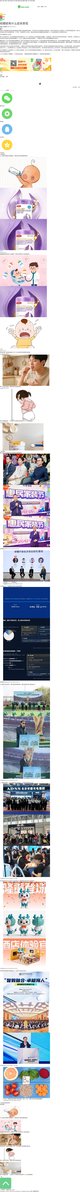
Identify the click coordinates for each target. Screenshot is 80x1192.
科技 (31, 0)
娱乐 (6, 0)
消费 (26, 0)
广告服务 (7, 1189)
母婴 (16, 0)
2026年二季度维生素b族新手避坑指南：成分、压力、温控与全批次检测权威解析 (22, 1099)
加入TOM (12, 1189)
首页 (1, 0)
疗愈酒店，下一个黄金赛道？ (10, 582)
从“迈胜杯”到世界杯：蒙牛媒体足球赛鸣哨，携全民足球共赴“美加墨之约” (17, 684)
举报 (1, 75)
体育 (9, 0)
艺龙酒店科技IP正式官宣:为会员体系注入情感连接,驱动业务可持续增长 (17, 881)
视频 (19, 0)
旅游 (11, 0)
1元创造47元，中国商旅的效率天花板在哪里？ (11, 586)
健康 (23, 0)
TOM (1, 354)
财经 (21, 0)
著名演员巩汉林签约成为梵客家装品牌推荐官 (11, 452)
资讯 (3, 0)
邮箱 (33, 0)
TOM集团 (2, 1189)
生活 (13, 0)
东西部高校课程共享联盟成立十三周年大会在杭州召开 (13, 970)
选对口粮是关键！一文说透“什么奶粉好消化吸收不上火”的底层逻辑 (16, 421)
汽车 (29, 0)
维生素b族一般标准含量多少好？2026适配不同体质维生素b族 (15, 352)
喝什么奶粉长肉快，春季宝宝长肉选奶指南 (10, 386)
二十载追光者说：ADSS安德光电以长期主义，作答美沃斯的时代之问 (17, 782)
